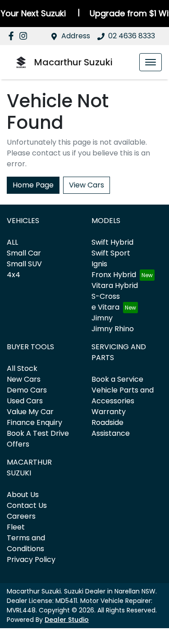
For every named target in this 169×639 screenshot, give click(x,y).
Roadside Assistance (110, 427)
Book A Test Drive (38, 433)
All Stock (22, 368)
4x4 (13, 274)
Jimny (102, 318)
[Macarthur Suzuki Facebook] (13, 36)
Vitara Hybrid (114, 285)
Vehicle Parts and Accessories (122, 395)
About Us (23, 494)
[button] (150, 62)
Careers (21, 516)
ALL (12, 242)
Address (75, 36)
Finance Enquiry (34, 422)
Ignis (99, 264)
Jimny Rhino (112, 329)
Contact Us (27, 505)
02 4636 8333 (131, 36)
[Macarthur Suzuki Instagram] (25, 36)
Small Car (24, 253)
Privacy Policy (31, 559)
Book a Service (117, 379)
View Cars (86, 185)
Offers (18, 444)
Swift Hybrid (112, 242)
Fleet (16, 527)
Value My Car (30, 411)
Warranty (108, 411)
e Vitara (105, 307)
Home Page (33, 185)
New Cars (24, 379)
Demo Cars (27, 390)
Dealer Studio (67, 619)
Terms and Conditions (26, 543)
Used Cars (25, 401)
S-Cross (105, 296)
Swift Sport (110, 253)
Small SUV (24, 264)
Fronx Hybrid (113, 274)
